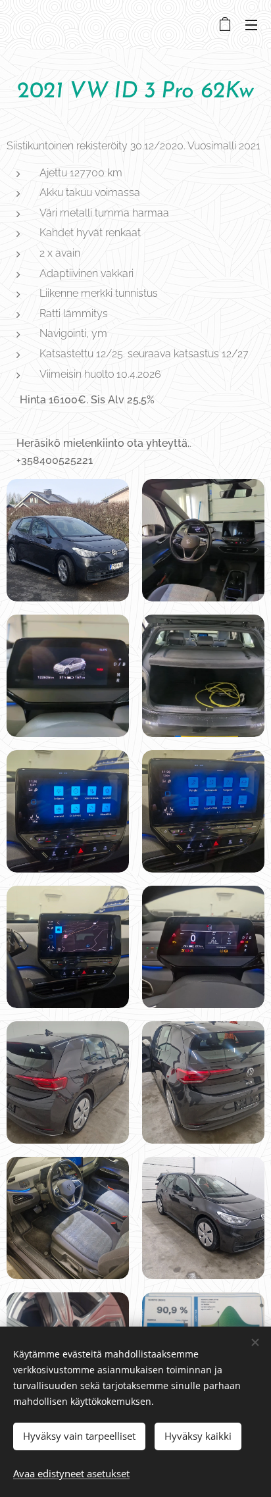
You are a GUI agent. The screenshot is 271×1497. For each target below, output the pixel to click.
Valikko (251, 24)
